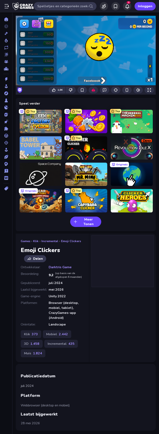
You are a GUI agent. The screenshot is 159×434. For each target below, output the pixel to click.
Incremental (49, 241)
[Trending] (6, 40)
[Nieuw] (6, 33)
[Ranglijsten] (6, 68)
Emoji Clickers (71, 241)
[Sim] (6, 149)
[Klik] (6, 121)
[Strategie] (6, 163)
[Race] (6, 135)
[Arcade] (6, 86)
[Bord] (6, 100)
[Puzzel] (6, 128)
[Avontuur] (6, 93)
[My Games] (115, 6)
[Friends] (104, 6)
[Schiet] (6, 142)
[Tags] (6, 188)
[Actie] (6, 79)
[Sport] (6, 156)
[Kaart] (6, 114)
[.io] (6, 107)
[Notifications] (127, 6)
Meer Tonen (88, 221)
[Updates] (6, 47)
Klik (36, 241)
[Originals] (6, 54)
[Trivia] (6, 170)
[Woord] (6, 178)
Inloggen (145, 6)
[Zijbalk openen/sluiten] (7, 6)
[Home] (6, 19)
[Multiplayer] (6, 61)
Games (25, 241)
